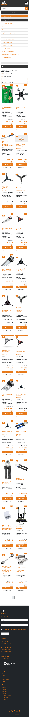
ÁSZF (3, 677)
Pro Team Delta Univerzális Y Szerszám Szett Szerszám (6, 352)
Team (3, 675)
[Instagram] (19, 711)
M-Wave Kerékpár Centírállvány (20, 527)
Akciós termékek (7, 76)
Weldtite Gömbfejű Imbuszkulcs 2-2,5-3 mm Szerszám (21, 269)
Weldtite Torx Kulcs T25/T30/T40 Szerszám (7, 433)
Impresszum (5, 699)
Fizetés (4, 689)
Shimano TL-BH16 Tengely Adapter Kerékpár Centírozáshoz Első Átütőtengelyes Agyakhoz (7, 569)
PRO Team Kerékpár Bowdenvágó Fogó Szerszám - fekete (7, 482)
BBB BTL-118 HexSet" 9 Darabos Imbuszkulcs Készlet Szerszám (21, 146)
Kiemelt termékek (7, 73)
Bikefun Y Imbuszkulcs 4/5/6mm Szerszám (20, 189)
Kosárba (8, 126)
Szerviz (3, 687)
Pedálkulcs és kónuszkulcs (8, 51)
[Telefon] (12, 711)
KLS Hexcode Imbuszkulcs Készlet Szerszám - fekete (7, 228)
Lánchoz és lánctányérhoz (8, 45)
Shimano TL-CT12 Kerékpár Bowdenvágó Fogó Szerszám (20, 479)
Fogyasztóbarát (6, 697)
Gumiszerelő (5, 29)
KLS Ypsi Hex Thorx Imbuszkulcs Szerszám (20, 353)
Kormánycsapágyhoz (7, 42)
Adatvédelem (5, 679)
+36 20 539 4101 (7, 647)
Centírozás (5, 26)
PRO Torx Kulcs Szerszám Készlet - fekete (7, 394)
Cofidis (3, 681)
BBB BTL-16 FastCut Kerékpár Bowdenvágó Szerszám (21, 433)
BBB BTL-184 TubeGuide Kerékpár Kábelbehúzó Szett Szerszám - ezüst (7, 527)
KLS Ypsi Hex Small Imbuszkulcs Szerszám (20, 228)
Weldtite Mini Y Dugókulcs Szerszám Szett (21, 107)
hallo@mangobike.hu (6, 649)
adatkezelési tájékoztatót (10, 629)
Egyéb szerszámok (6, 60)
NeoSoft (17, 714)
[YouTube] (17, 711)
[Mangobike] (26, 3)
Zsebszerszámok (6, 57)
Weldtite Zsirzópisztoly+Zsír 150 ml (7, 107)
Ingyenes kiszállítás (6, 695)
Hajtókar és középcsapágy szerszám (11, 33)
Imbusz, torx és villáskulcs (8, 36)
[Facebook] (14, 711)
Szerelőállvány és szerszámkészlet (10, 54)
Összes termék (7, 16)
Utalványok (4, 691)
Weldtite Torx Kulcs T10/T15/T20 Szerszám (21, 396)
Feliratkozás (5, 633)
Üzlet (3, 673)
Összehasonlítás (7, 129)
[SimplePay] (9, 663)
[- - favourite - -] (11, 124)
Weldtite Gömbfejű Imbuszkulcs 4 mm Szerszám (7, 310)
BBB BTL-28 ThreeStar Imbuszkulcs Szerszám (5, 188)
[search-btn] (26, 8)
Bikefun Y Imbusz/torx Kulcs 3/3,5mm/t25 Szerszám (20, 309)
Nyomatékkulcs (6, 48)
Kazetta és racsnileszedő (8, 39)
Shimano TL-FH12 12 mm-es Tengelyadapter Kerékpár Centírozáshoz (21, 570)
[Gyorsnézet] (3, 86)
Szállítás (4, 693)
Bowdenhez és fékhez (7, 23)
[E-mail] (10, 711)
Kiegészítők (6, 20)
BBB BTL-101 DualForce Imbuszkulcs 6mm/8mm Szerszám (7, 143)
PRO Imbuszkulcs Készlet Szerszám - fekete (7, 271)
